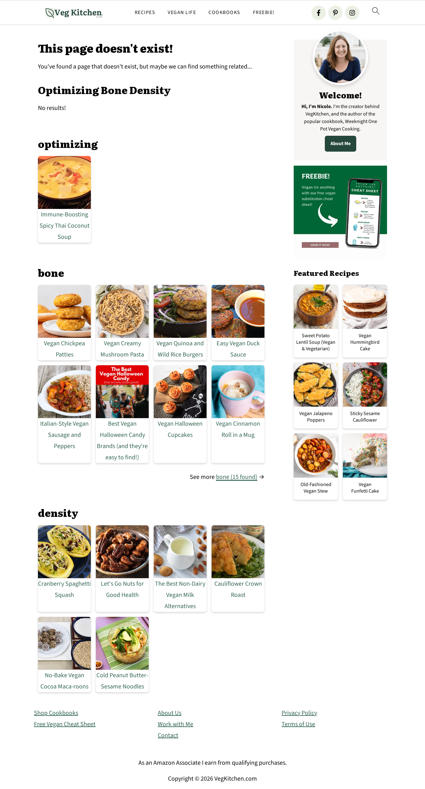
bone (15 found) (236, 477)
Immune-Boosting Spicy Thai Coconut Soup (65, 225)
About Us (169, 713)
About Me (340, 143)
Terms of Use (298, 724)
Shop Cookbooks (56, 713)
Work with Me (175, 724)
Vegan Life (182, 13)
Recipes (145, 13)
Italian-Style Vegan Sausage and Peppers (64, 435)
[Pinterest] (335, 13)
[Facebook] (318, 13)
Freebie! (264, 13)
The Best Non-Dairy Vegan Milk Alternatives (180, 595)
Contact (168, 735)
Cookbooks (224, 13)
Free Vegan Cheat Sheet (65, 724)
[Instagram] (352, 13)
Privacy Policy (299, 713)
